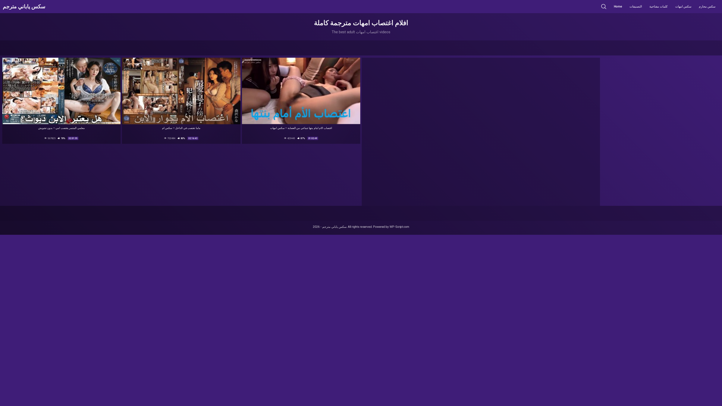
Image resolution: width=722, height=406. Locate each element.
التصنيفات (635, 6)
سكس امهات (683, 6)
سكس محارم (707, 6)
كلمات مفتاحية (658, 6)
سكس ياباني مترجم (24, 7)
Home (618, 6)
